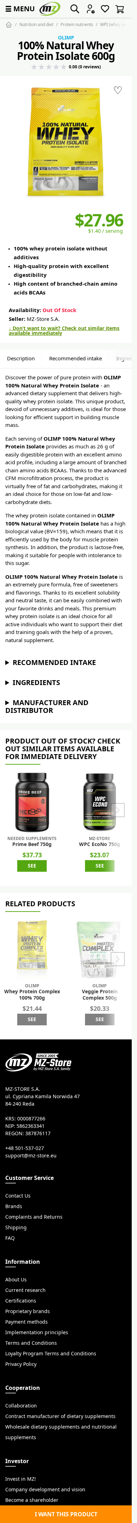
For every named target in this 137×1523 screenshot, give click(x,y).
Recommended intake (75, 358)
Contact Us (18, 1195)
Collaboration (21, 1405)
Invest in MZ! (20, 1479)
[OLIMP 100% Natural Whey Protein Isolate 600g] (66, 142)
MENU (19, 8)
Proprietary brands (27, 1311)
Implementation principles (36, 1332)
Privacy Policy (21, 1364)
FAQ (10, 1238)
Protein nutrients (76, 24)
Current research (25, 1290)
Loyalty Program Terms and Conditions (50, 1353)
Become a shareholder (31, 1500)
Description (21, 358)
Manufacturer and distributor (47, 706)
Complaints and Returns (34, 1216)
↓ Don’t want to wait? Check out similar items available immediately (64, 331)
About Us (16, 1279)
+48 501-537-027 (24, 1148)
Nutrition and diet (36, 24)
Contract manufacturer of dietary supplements (60, 1416)
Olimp (66, 37)
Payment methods (26, 1321)
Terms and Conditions (31, 1343)
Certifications (20, 1300)
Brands (13, 1206)
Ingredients (36, 682)
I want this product (66, 1514)
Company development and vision (45, 1489)
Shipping (16, 1227)
